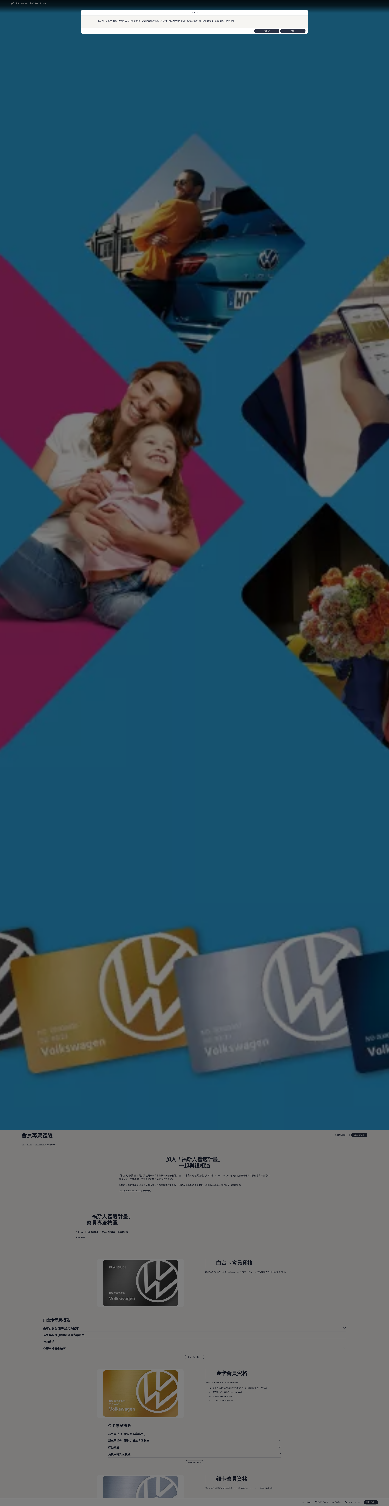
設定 (292, 31)
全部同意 (266, 31)
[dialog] (194, 753)
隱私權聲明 (230, 21)
